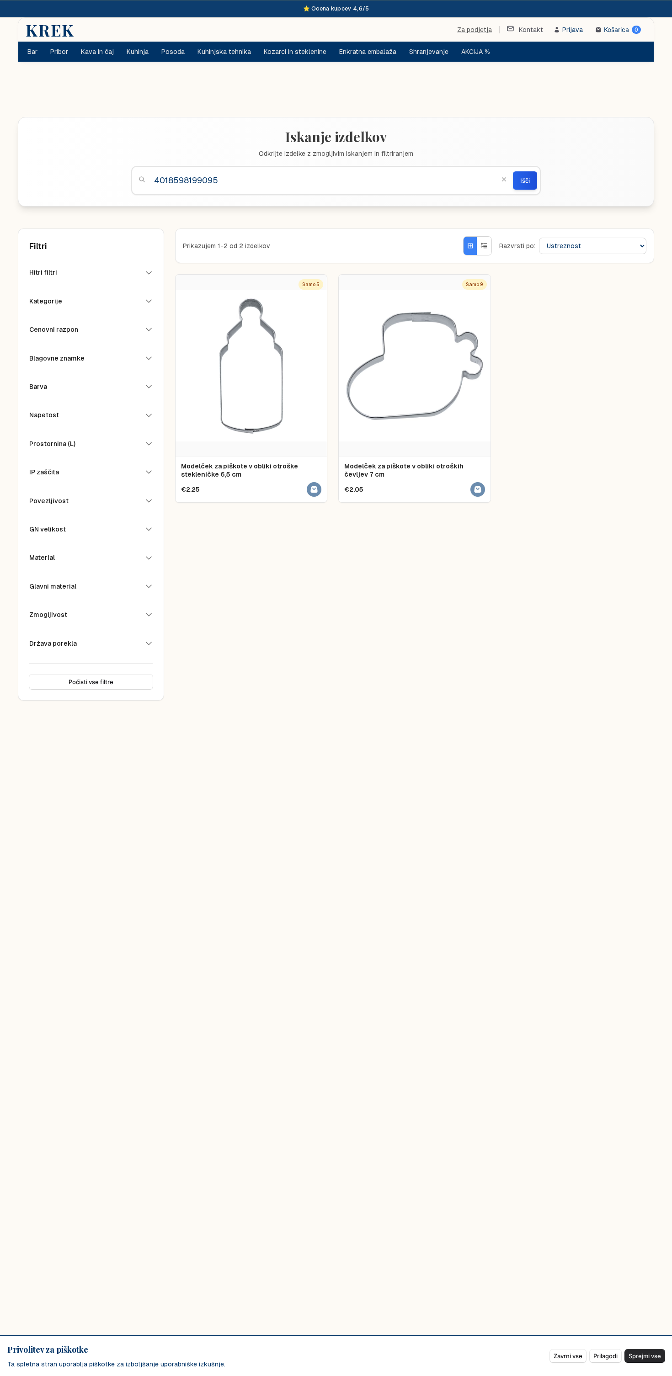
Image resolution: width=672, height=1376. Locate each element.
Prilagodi (605, 1356)
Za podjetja (474, 29)
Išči (525, 180)
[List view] (484, 246)
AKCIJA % (475, 51)
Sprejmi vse (645, 1356)
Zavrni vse (568, 1356)
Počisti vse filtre (91, 681)
